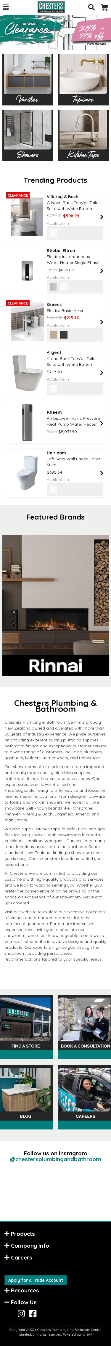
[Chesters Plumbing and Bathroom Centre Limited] (48, 7)
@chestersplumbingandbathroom (55, 1159)
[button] (5, 7)
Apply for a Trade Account (35, 1280)
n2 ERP (87, 1335)
